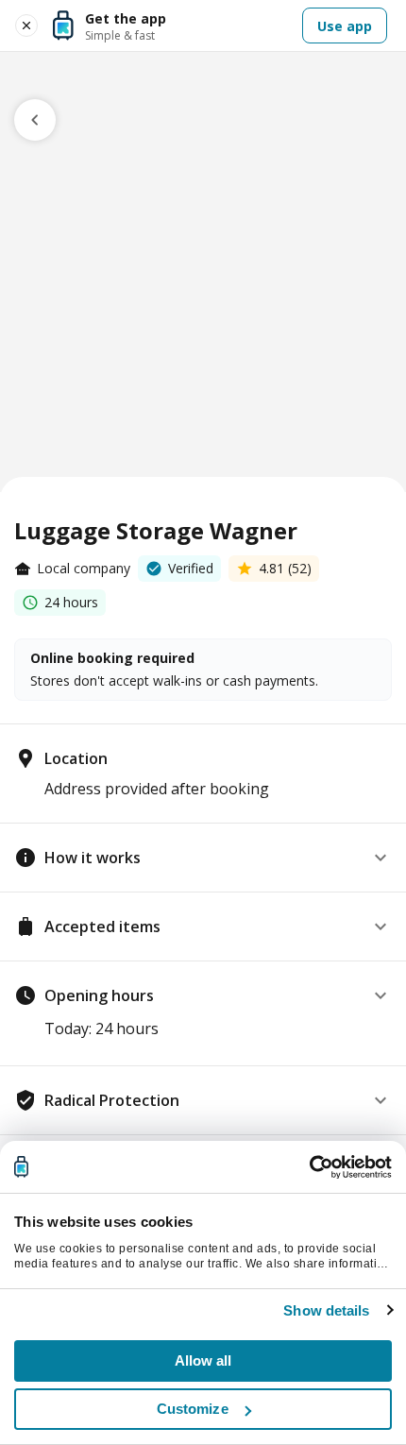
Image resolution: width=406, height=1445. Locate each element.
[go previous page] (35, 120)
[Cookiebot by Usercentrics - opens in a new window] (309, 1167)
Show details (326, 1310)
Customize (192, 1409)
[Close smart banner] (26, 25)
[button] (203, 857)
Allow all (203, 1360)
